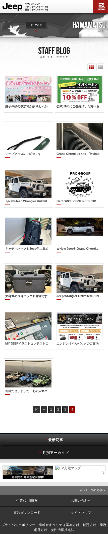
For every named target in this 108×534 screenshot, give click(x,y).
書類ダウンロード (27, 512)
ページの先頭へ (94, 490)
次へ (106, 472)
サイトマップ (81, 512)
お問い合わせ (81, 500)
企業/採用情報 (27, 500)
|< (36, 409)
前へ (1, 472)
